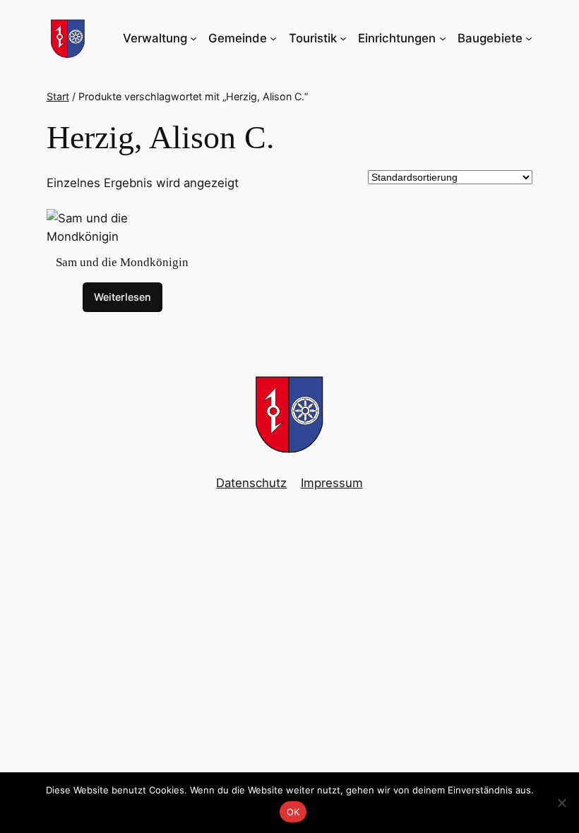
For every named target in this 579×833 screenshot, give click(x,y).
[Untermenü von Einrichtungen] (442, 38)
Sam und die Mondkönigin (122, 262)
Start (58, 96)
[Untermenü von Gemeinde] (273, 38)
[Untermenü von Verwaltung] (193, 38)
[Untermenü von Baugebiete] (528, 38)
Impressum (332, 483)
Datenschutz (251, 483)
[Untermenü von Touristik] (343, 38)
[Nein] (561, 803)
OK (293, 811)
